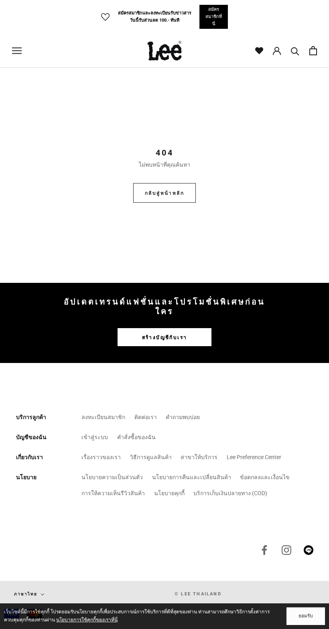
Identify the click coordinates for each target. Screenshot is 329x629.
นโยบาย (26, 477)
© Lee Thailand (198, 594)
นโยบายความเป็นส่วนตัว (112, 477)
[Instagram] (286, 550)
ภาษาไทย (25, 594)
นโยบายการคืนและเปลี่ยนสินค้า (191, 477)
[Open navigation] (17, 50)
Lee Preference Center (254, 457)
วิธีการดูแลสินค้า (151, 457)
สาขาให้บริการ (199, 457)
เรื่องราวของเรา (101, 457)
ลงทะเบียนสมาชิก (103, 417)
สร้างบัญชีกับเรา (164, 337)
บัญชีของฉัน (31, 437)
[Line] (308, 550)
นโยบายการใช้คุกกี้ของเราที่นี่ (87, 620)
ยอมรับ (306, 616)
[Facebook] (264, 550)
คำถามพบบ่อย (183, 417)
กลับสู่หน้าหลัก (164, 193)
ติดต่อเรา (145, 417)
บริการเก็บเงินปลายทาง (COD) (230, 493)
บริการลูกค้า (31, 417)
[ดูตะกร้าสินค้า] (313, 50)
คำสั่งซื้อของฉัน (136, 437)
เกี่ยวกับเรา (29, 457)
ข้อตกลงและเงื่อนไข (265, 477)
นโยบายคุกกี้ (169, 493)
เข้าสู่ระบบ (94, 437)
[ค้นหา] (295, 50)
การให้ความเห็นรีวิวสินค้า (113, 493)
